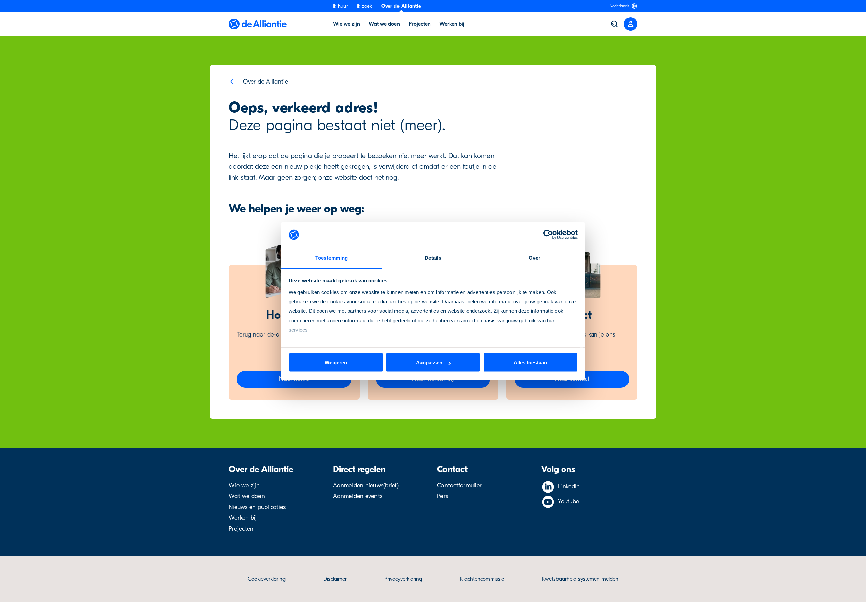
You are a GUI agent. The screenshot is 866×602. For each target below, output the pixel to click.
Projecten (420, 24)
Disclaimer (335, 579)
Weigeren (336, 362)
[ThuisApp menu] (630, 24)
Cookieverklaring (267, 579)
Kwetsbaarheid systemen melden (580, 579)
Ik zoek (364, 6)
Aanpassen (429, 362)
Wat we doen (384, 24)
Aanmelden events (357, 496)
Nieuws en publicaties (257, 507)
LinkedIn (569, 486)
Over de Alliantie (401, 6)
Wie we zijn (346, 24)
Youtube (568, 501)
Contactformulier (459, 485)
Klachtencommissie (482, 579)
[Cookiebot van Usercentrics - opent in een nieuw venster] (548, 235)
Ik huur (340, 6)
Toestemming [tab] (331, 257)
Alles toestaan (530, 362)
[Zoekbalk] (614, 24)
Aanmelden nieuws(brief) (366, 485)
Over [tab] (535, 257)
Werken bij (451, 24)
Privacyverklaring (403, 579)
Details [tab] (433, 257)
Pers (442, 496)
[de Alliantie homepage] (258, 24)
